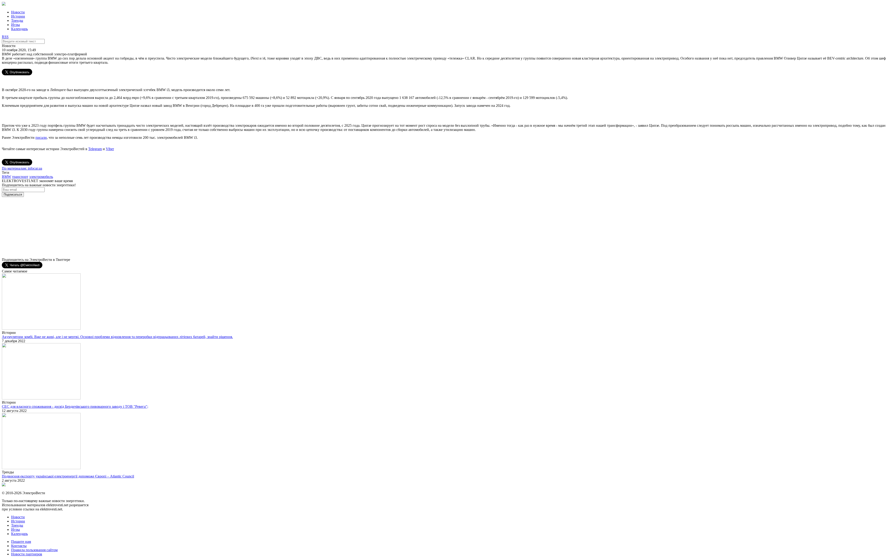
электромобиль (41, 177)
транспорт (20, 177)
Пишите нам (21, 542)
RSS (5, 37)
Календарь (19, 29)
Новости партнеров (26, 554)
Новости (18, 12)
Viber (110, 149)
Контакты (19, 546)
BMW (6, 177)
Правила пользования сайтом (34, 550)
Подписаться (13, 194)
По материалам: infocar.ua (22, 168)
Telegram (95, 149)
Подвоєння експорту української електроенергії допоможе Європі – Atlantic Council (68, 476)
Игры (15, 25)
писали (41, 137)
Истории (18, 16)
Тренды (17, 20)
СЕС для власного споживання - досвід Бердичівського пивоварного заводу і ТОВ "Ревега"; (75, 406)
